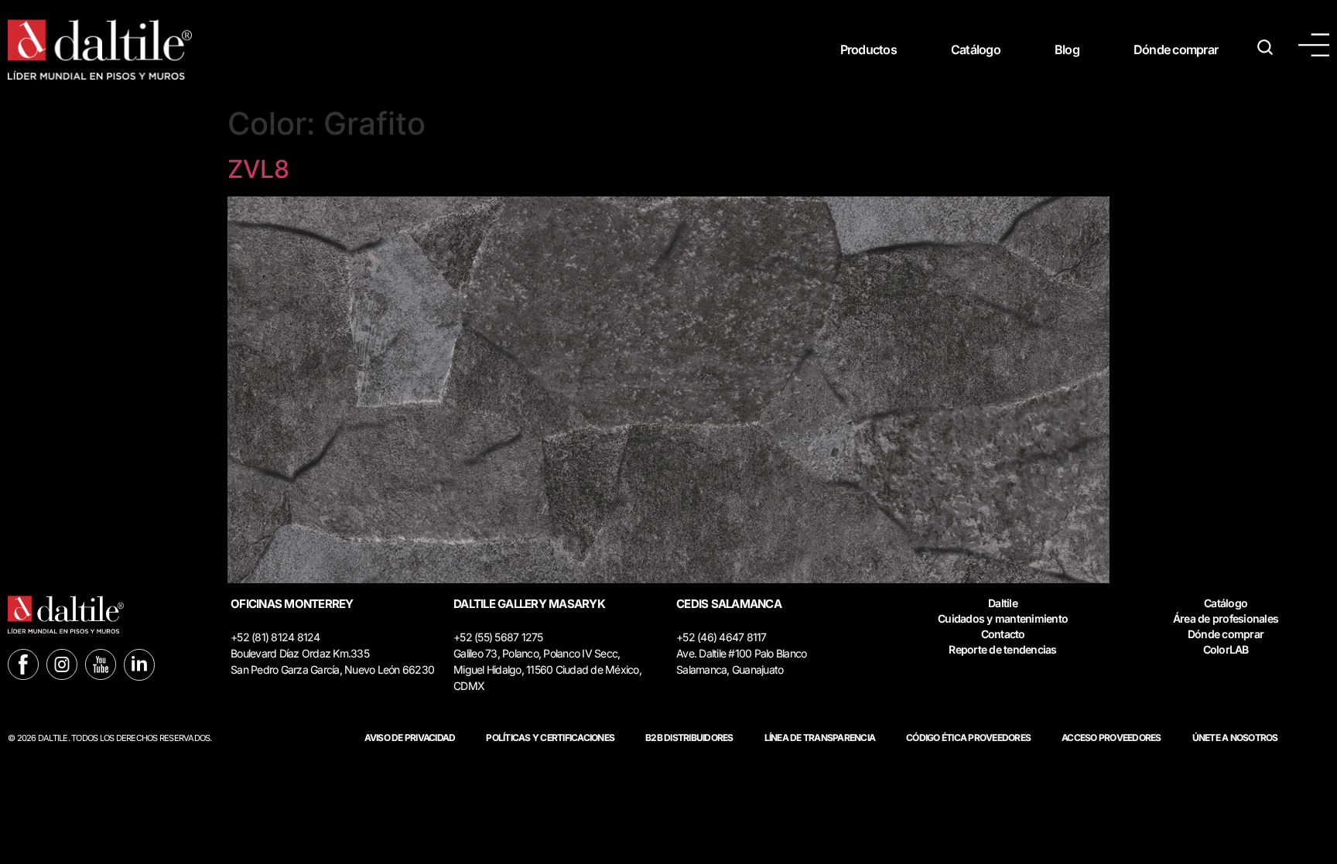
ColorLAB (1226, 649)
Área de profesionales (1225, 618)
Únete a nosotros (1235, 737)
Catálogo (975, 49)
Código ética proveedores (968, 737)
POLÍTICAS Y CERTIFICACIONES (550, 737)
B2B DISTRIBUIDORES (689, 737)
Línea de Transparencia (820, 737)
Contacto (1003, 633)
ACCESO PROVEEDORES (1111, 737)
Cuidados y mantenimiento (1003, 618)
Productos (868, 49)
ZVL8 (258, 169)
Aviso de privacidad (410, 737)
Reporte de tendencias (1002, 649)
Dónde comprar (1176, 49)
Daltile (1002, 603)
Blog (1067, 49)
